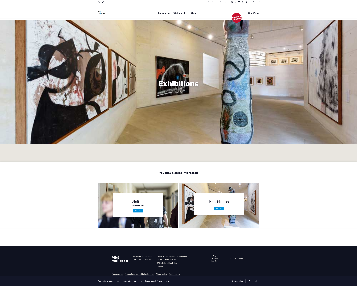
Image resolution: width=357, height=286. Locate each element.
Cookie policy (174, 274)
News (199, 2)
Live (186, 13)
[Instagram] (232, 2)
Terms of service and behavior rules (139, 274)
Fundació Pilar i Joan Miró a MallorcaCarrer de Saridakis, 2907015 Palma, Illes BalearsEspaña (172, 261)
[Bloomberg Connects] (246, 2)
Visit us (177, 13)
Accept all (253, 281)
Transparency (117, 274)
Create (195, 13)
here (167, 281)
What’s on (253, 13)
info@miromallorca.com (143, 256)
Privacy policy (161, 274)
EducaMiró (206, 2)
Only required (237, 281)
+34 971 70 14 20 (144, 259)
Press (214, 2)
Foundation (164, 13)
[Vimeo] (242, 2)
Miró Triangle (222, 2)
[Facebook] (235, 2)
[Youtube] (239, 2)
